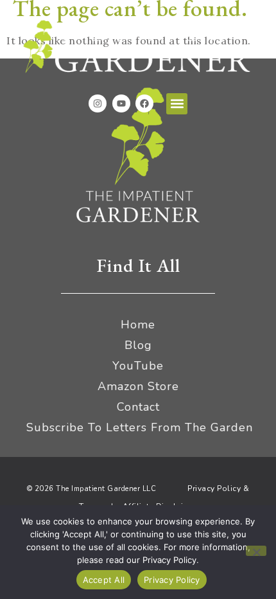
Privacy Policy (172, 580)
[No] (256, 551)
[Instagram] (98, 103)
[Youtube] (121, 103)
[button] (176, 103)
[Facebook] (144, 103)
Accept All (104, 580)
